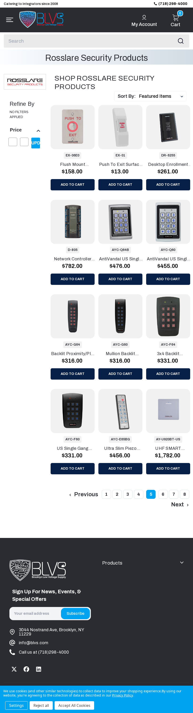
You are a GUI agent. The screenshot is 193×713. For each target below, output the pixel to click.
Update (35, 143)
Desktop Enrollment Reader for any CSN (168, 165)
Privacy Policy (122, 695)
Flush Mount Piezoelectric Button (72, 165)
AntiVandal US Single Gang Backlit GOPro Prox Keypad (168, 259)
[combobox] (96, 41)
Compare (77, 127)
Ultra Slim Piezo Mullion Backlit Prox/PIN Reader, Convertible (120, 449)
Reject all (41, 705)
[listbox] (162, 96)
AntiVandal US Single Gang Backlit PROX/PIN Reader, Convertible (120, 259)
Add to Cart (72, 184)
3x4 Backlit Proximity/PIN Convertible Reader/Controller (168, 354)
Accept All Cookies (74, 705)
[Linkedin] (38, 669)
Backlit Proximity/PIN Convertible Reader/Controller (72, 354)
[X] (14, 669)
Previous (85, 494)
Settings (16, 705)
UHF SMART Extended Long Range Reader (168, 449)
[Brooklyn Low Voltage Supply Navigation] (8, 20)
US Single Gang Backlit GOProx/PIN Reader (72, 449)
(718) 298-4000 (172, 4)
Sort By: (127, 96)
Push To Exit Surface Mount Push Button (120, 165)
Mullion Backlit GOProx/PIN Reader (120, 354)
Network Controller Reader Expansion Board (73, 259)
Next (178, 504)
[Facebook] (26, 669)
